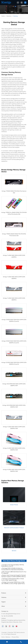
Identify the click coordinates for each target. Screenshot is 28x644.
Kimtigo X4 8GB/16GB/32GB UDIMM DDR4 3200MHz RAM (14, 449)
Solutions (9, 16)
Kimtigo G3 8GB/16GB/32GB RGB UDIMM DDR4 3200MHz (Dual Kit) (14, 363)
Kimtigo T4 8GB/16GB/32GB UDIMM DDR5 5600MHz (14, 277)
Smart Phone (14, 504)
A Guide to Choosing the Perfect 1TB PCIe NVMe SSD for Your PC (12, 565)
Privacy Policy (15, 637)
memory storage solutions (14, 124)
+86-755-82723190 (8, 616)
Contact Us (4, 611)
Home (3, 16)
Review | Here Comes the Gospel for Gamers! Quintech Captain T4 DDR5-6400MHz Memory (13, 576)
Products (3, 593)
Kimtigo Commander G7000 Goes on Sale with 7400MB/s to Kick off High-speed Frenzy (13, 582)
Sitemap (7, 637)
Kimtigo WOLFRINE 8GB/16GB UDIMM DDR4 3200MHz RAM (14, 406)
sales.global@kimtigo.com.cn (12, 613)
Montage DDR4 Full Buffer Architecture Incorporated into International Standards (12, 569)
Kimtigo (12, 34)
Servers (14, 550)
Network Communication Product (14, 527)
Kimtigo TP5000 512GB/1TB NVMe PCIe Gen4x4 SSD (14, 191)
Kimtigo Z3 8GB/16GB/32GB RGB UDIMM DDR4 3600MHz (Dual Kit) (14, 341)
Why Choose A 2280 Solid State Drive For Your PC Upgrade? (13, 572)
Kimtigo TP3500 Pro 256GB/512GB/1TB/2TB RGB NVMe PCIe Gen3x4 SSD (14, 213)
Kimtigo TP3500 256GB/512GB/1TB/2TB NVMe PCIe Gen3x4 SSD (14, 234)
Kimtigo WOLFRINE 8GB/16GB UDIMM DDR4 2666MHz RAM (14, 384)
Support (3, 601)
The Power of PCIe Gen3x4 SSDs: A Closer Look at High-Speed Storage (12, 579)
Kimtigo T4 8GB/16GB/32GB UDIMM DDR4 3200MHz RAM (14, 427)
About (3, 606)
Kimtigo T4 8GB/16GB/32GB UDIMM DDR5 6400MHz (14, 256)
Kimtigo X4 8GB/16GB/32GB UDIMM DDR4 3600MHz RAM (14, 470)
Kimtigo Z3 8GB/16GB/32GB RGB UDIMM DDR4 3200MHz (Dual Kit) (14, 320)
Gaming (15, 16)
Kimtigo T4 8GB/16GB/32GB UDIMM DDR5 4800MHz (14, 299)
